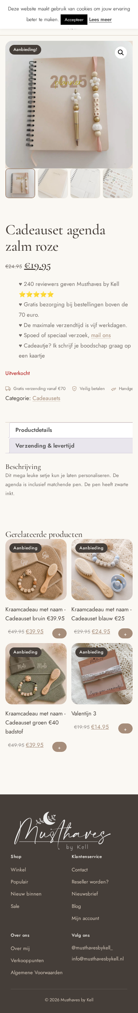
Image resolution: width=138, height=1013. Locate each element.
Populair (19, 881)
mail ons (101, 335)
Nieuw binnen (26, 894)
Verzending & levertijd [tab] (44, 446)
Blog (76, 906)
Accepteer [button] (74, 19)
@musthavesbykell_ (92, 947)
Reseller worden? (90, 881)
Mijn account (85, 918)
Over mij (20, 948)
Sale (15, 906)
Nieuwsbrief (85, 894)
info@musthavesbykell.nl (98, 958)
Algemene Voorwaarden (37, 972)
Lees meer (100, 19)
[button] (121, 53)
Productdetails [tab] (33, 430)
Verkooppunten (27, 960)
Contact (80, 869)
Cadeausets (46, 398)
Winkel (18, 869)
